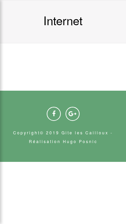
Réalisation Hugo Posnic (63, 141)
